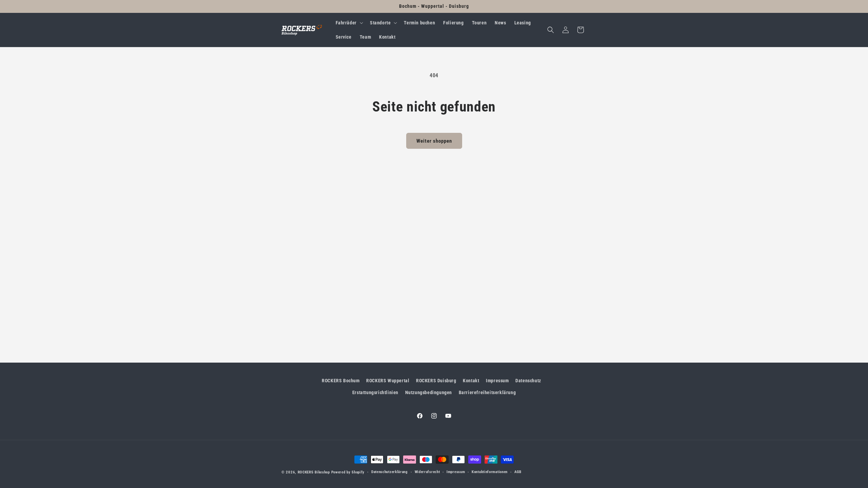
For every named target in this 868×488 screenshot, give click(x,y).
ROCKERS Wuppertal (387, 380)
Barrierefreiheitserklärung (487, 392)
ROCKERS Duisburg (436, 380)
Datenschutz (528, 380)
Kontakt (471, 380)
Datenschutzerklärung (389, 472)
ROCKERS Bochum (340, 380)
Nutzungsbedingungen (428, 392)
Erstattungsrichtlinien (375, 392)
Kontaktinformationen (490, 472)
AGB (517, 472)
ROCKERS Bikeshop (314, 472)
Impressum (497, 380)
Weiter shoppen (434, 141)
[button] (349, 23)
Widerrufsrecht (427, 472)
